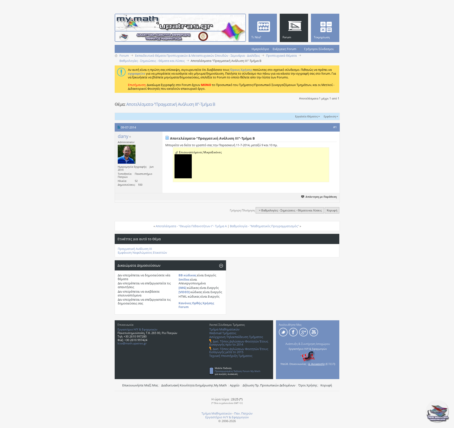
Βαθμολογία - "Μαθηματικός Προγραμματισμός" (264, 226)
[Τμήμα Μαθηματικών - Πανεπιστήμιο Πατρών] (437, 422)
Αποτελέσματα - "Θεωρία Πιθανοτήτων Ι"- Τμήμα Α (191, 226)
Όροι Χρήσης (307, 385)
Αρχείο (235, 385)
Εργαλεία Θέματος (306, 116)
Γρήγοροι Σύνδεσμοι (319, 49)
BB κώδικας (187, 275)
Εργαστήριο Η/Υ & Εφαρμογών (137, 329)
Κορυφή (332, 210)
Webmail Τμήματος (222, 333)
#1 (335, 127)
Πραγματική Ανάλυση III (135, 249)
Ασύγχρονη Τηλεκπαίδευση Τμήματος (236, 337)
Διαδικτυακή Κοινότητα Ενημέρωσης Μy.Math (194, 385)
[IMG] (182, 288)
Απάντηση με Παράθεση (321, 196)
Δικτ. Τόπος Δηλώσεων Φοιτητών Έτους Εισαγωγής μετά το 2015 (238, 350)
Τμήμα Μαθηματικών (224, 329)
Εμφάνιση (330, 116)
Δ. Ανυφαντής (316, 364)
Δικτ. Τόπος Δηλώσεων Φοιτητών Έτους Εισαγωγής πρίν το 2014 (238, 343)
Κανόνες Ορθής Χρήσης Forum (196, 305)
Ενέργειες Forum (284, 49)
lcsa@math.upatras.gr (132, 343)
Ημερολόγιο (260, 49)
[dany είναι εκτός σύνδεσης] (126, 154)
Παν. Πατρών (243, 413)
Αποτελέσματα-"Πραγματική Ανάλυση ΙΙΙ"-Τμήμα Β (170, 104)
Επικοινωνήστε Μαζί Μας (140, 385)
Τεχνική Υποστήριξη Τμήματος (230, 356)
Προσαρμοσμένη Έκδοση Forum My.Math (237, 371)
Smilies (184, 279)
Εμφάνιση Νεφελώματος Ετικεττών (142, 252)
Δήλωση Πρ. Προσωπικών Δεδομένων (269, 385)
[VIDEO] (184, 292)
